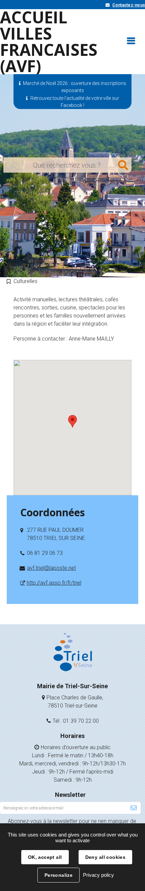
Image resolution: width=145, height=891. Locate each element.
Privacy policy (98, 875)
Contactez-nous (128, 5)
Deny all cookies (105, 857)
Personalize (59, 875)
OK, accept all (45, 857)
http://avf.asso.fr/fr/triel (54, 583)
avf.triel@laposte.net (51, 568)
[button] (72, 421)
